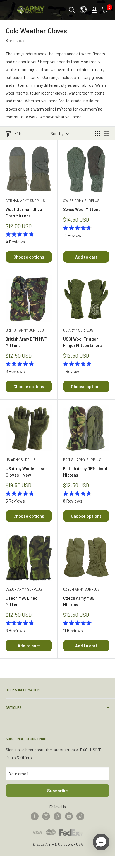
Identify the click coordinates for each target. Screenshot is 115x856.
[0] (105, 10)
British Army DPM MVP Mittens (26, 342)
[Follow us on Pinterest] (57, 816)
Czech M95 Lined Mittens (22, 601)
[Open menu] (8, 10)
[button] (101, 842)
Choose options (28, 256)
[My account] (94, 10)
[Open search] (72, 10)
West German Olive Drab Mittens (24, 212)
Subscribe (57, 790)
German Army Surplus (25, 200)
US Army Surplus (78, 330)
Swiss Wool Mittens (81, 209)
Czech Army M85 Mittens (78, 601)
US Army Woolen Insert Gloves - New (27, 471)
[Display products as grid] (97, 133)
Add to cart (86, 256)
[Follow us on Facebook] (35, 816)
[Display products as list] (106, 133)
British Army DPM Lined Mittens (85, 471)
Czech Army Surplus (24, 589)
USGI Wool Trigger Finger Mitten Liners (82, 342)
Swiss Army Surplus (81, 200)
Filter (19, 133)
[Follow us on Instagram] (46, 816)
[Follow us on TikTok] (80, 816)
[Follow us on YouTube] (69, 816)
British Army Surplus (25, 330)
